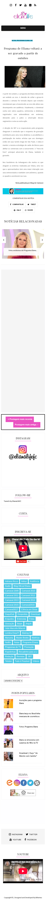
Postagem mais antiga (26, 425)
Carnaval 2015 (12, 605)
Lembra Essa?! (12, 633)
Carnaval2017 (11, 609)
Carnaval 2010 (28, 591)
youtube (17, 840)
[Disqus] (23, 314)
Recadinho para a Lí (28, 652)
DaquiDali (9, 614)
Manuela (9, 638)
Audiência (34, 581)
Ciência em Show (29, 609)
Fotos (31, 619)
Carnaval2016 (28, 605)
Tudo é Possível (22, 661)
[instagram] (11, 5)
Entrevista (21, 619)
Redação (9, 656)
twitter (33, 834)
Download (35, 614)
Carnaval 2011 (11, 595)
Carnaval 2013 (12, 600)
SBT (31, 40)
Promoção (29, 647)
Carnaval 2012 (28, 595)
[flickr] (30, 5)
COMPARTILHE (18, 204)
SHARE (30, 210)
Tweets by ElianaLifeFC (12, 501)
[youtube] (25, 5)
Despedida (22, 614)
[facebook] (16, 5)
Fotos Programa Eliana (28, 727)
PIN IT (18, 210)
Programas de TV (13, 647)
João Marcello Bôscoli (15, 628)
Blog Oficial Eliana (22, 586)
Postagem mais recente (21, 419)
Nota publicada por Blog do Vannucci (29, 183)
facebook (32, 840)
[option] (23, 245)
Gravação (9, 624)
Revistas (21, 656)
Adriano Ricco (11, 581)
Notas (14, 40)
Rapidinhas (10, 652)
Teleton (8, 661)
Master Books (22, 638)
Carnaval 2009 (12, 591)
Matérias (36, 638)
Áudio (7, 586)
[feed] (35, 5)
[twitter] (20, 5)
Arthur (24, 581)
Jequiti (28, 624)
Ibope (19, 624)
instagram (17, 834)
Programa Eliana (23, 40)
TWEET (33, 204)
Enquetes (9, 619)
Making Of (26, 633)
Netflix (8, 642)
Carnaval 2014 (28, 600)
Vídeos (36, 661)
